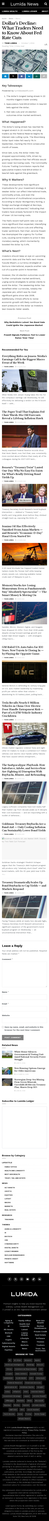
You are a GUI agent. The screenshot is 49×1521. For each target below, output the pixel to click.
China (9, 1369)
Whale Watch (24, 1419)
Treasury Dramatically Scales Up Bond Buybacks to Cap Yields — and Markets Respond (24, 885)
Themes (6, 1225)
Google (40, 1387)
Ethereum (40, 1378)
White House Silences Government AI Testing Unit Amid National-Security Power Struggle (30, 1056)
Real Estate (10, 1210)
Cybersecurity (12, 1244)
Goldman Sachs (27, 1387)
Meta (30, 1401)
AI (5, 1233)
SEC (22, 1410)
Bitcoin (40, 1365)
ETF (31, 1378)
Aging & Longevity (13, 1229)
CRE (6, 1240)
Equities (9, 1195)
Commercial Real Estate (25, 1369)
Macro (18, 18)
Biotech (8, 1236)
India (7, 1392)
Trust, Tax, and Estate (15, 1178)
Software (9, 1262)
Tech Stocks (9, 1414)
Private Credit (11, 1259)
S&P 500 (13, 1410)
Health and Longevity (15, 1171)
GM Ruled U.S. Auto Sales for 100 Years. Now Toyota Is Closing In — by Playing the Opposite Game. (23, 650)
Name (5, 992)
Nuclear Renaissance (15, 1255)
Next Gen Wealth (12, 1174)
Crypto (8, 1191)
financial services (33, 1383)
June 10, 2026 (20, 1063)
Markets (9, 1206)
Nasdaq (7, 1405)
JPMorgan (10, 1401)
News (11, 18)
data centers (21, 1374)
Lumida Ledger (29, 11)
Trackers (9, 1219)
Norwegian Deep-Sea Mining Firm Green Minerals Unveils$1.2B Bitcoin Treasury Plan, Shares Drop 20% (29, 1083)
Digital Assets (11, 1248)
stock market (33, 1410)
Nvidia (16, 1405)
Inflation (16, 1392)
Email (5, 1003)
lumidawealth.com (23, 90)
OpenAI (26, 1405)
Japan (26, 1396)
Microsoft (39, 1401)
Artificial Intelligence (14, 1365)
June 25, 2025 (20, 1090)
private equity (39, 1405)
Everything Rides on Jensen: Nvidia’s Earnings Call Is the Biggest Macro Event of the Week (24, 359)
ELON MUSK (21, 1378)
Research (7, 1215)
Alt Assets (10, 1188)
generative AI (11, 1387)
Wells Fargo (40, 1414)
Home (4, 18)
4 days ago (20, 893)
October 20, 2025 (22, 1074)
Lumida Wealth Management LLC (24, 1427)
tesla (20, 1414)
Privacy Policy (33, 1430)
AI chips (17, 1360)
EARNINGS (8, 1378)
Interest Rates (37, 1392)
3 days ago (20, 599)
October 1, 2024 (27, 43)
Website (6, 1015)
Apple (37, 1360)
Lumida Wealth (9, 11)
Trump (28, 1414)
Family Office (11, 1167)
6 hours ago (21, 366)
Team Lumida (10, 43)
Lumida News (24, 4)
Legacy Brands (11, 1251)
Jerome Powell (39, 1396)
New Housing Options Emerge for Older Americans (29, 1069)
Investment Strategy (12, 1396)
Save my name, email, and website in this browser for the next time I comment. (24, 1028)
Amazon (28, 1360)
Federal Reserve (15, 1383)
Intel (26, 1392)
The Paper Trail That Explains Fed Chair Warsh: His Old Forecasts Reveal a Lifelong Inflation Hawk (23, 415)
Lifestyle (7, 1163)
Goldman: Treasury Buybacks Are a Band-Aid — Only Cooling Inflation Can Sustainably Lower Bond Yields (24, 827)
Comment (7, 959)
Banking (30, 1365)
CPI (40, 1369)
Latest (8, 1199)
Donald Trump (36, 1374)
